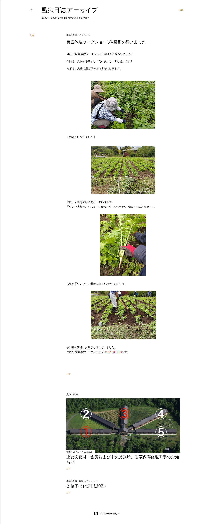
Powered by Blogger (109, 513)
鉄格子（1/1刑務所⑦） (87, 486)
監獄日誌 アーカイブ (70, 10)
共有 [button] (32, 35)
